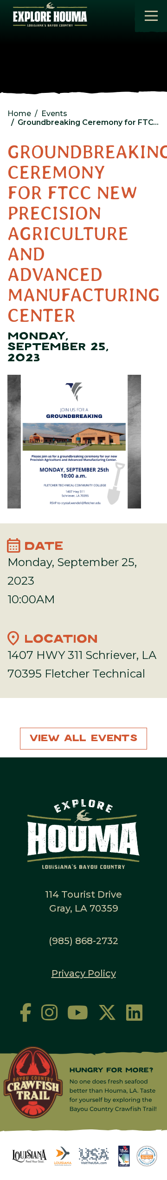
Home (19, 113)
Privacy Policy (83, 973)
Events (54, 113)
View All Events (83, 738)
